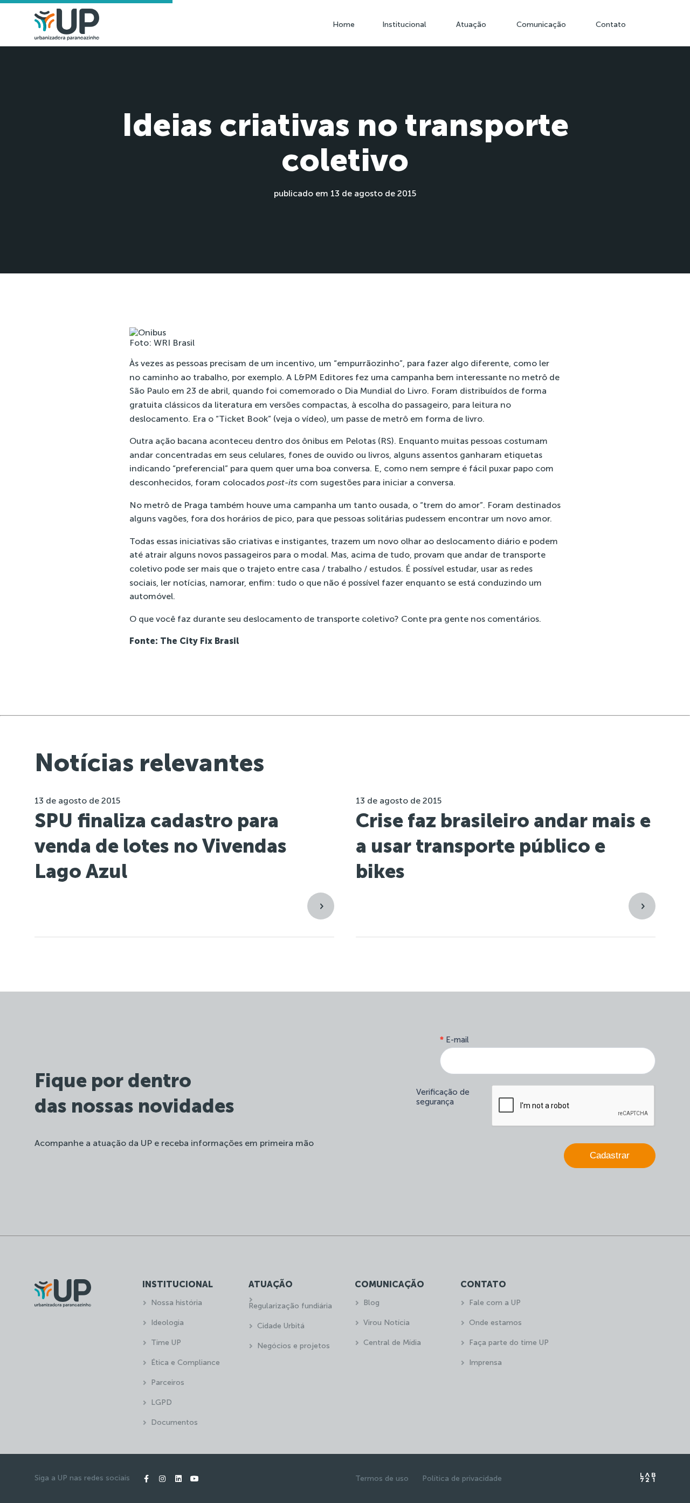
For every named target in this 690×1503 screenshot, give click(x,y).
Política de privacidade (462, 1478)
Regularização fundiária (290, 1305)
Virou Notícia (386, 1322)
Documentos (174, 1422)
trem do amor (451, 505)
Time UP (166, 1342)
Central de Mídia (392, 1342)
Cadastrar (610, 1155)
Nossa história (176, 1302)
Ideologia (167, 1322)
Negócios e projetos (293, 1345)
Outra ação (152, 441)
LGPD (161, 1402)
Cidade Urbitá (281, 1325)
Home (344, 24)
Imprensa (485, 1362)
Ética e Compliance (185, 1362)
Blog (371, 1302)
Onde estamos (495, 1322)
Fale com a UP (495, 1302)
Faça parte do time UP (509, 1342)
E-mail (454, 1040)
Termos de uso (382, 1478)
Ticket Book (243, 419)
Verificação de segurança (443, 1097)
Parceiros (167, 1382)
